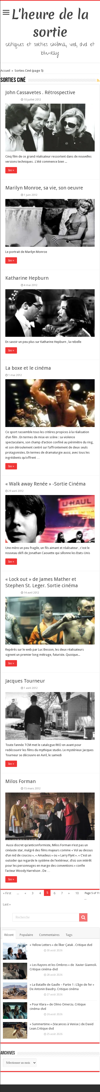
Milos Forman (20, 781)
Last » (7, 904)
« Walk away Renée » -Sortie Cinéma (45, 484)
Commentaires (49, 935)
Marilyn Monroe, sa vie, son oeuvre (44, 188)
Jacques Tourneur (25, 681)
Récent (9, 935)
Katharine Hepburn (27, 278)
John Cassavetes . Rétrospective (40, 92)
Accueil (5, 70)
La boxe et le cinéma (28, 368)
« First (7, 893)
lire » (11, 170)
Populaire (26, 935)
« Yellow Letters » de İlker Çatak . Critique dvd (61, 945)
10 (77, 893)
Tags (69, 935)
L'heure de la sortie (50, 23)
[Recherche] (83, 917)
